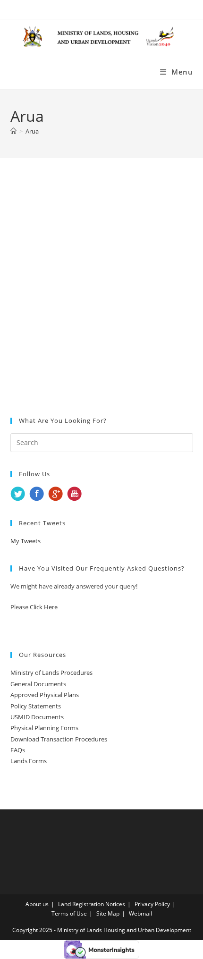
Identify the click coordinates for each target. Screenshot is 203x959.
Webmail (140, 913)
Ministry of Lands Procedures (51, 672)
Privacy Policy (152, 904)
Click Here (44, 607)
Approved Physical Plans (44, 694)
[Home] (13, 131)
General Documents (38, 684)
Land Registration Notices (91, 904)
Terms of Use (69, 913)
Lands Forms (28, 761)
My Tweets (25, 541)
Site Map (107, 913)
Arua (32, 131)
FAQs (17, 750)
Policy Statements (35, 706)
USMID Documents (37, 717)
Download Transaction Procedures (58, 739)
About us (37, 904)
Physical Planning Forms (44, 727)
